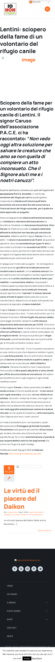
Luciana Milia (12, 512)
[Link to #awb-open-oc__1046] (47, 9)
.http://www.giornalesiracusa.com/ (25, 453)
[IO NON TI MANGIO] (10, 3)
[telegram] (40, 568)
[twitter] (21, 568)
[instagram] (27, 568)
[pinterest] (33, 568)
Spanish (36, 2)
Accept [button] (27, 658)
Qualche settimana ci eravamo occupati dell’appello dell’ (27, 190)
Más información (44, 530)
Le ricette (16, 514)
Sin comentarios (35, 514)
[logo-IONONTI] (27, 560)
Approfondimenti (36, 512)
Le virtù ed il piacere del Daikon (21, 498)
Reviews (24, 514)
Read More (37, 658)
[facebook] (14, 568)
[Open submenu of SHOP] (46, 619)
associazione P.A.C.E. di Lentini (15, 193)
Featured (7, 514)
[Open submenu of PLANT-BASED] (46, 611)
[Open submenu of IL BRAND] (46, 602)
